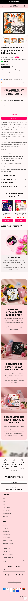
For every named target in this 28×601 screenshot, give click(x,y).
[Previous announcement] (2, 1)
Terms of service (14, 596)
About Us (5, 525)
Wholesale (5, 516)
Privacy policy (7, 596)
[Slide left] (1, 40)
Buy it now (14, 118)
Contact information (14, 598)
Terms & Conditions (8, 543)
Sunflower (15, 70)
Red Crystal (5, 66)
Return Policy (6, 531)
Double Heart (5, 70)
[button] (2, 5)
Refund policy (23, 594)
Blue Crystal (15, 66)
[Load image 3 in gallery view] (21, 40)
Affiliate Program (7, 513)
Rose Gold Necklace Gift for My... (20, 214)
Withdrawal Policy (7, 540)
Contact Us (5, 528)
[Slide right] (26, 40)
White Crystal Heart (7, 76)
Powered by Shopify (14, 594)
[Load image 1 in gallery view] (6, 40)
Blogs (4, 504)
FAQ (4, 501)
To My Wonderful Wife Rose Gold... (7, 214)
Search (4, 498)
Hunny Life (8, 594)
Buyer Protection (7, 510)
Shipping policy (22, 596)
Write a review (14, 482)
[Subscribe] (23, 569)
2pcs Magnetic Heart (8, 73)
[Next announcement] (25, 1)
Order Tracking (6, 507)
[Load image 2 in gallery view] (14, 40)
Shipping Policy (6, 534)
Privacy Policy (6, 537)
